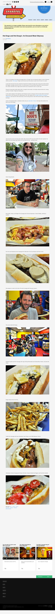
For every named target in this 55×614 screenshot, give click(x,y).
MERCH (46, 19)
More (5, 568)
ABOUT (50, 19)
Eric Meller (50, 605)
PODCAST (30, 19)
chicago (13, 506)
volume (14, 558)
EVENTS (42, 19)
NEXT (48, 576)
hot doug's (15, 507)
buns (11, 506)
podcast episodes (8, 508)
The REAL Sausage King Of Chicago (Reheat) (42, 545)
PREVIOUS (40, 576)
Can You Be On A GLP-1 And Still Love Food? (9, 545)
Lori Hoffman (45, 605)
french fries (7, 507)
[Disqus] (27, 526)
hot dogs (11, 507)
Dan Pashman (8, 38)
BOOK (34, 19)
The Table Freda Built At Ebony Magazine (25, 545)
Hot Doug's (15, 80)
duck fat (17, 506)
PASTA (38, 19)
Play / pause (4, 558)
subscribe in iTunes (32, 100)
